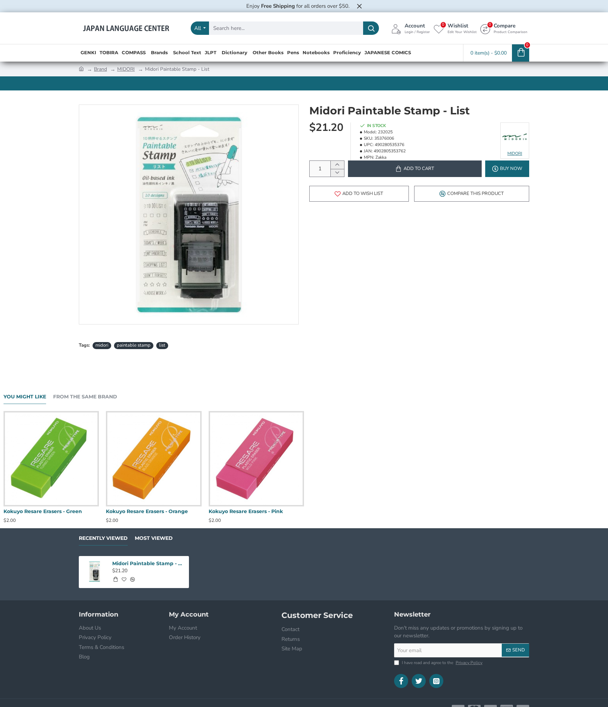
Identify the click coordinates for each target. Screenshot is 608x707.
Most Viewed (154, 538)
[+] (337, 165)
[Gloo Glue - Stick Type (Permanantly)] (93, 458)
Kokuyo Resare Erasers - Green (289, 511)
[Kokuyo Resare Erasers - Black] (195, 458)
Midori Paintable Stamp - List (148, 563)
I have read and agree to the (441, 662)
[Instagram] (436, 681)
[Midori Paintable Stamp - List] (94, 571)
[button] (415, 168)
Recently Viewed (103, 538)
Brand (100, 69)
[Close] (359, 6)
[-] (337, 173)
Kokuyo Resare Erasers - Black (186, 511)
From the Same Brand (85, 397)
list (162, 345)
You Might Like (25, 397)
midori (101, 345)
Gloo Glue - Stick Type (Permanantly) (92, 511)
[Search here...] (371, 28)
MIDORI (126, 69)
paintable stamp (134, 345)
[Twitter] (419, 681)
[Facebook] (401, 681)
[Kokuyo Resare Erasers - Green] (298, 458)
